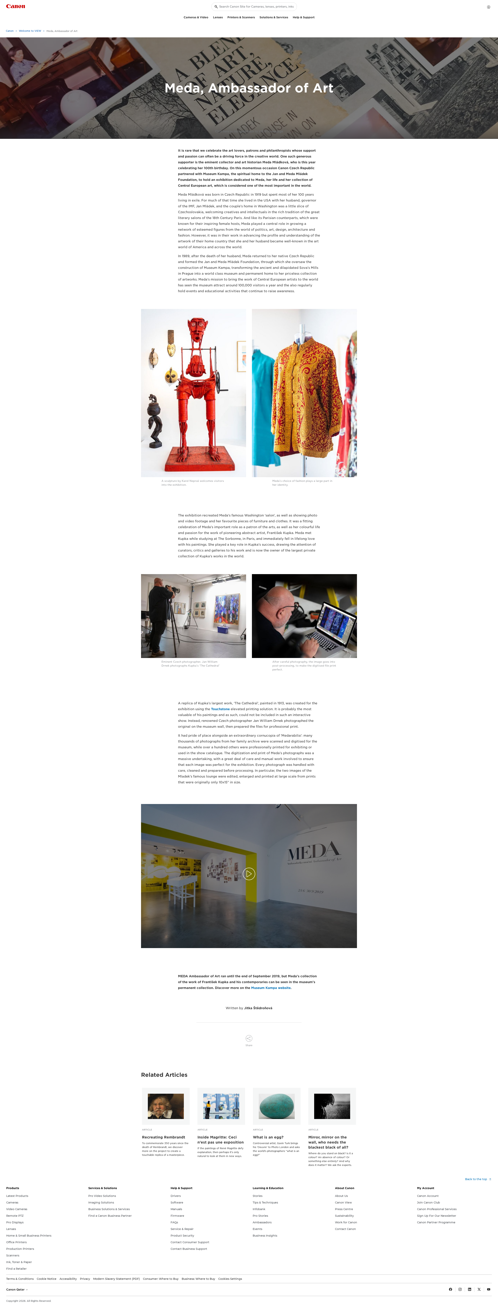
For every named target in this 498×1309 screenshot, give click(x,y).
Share (249, 1045)
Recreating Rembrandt (163, 1137)
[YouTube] (489, 1289)
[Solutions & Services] (289, 17)
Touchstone (220, 709)
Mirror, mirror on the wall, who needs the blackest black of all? (328, 1142)
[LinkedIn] (470, 1289)
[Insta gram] (460, 1289)
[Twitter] (479, 1289)
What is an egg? (268, 1137)
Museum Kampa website (271, 988)
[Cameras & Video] (209, 17)
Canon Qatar (15, 1289)
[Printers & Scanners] (256, 17)
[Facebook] (450, 1289)
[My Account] (489, 7)
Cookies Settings (230, 1279)
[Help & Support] (316, 17)
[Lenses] (224, 17)
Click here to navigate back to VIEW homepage (249, 131)
